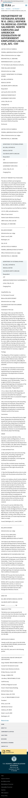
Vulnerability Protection (6, 787)
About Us (3, 728)
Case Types (4, 735)
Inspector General (5, 778)
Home (2, 8)
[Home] (2, 5)
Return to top (5, 720)
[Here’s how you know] (14, 2)
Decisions (8, 8)
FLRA (10, 5)
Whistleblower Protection (7, 784)
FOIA (2, 775)
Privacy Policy (4, 795)
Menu (26, 5)
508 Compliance (4, 792)
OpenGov (3, 790)
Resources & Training (7, 742)
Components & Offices (7, 731)
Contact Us (4, 746)
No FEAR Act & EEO (5, 781)
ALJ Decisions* (16, 8)
